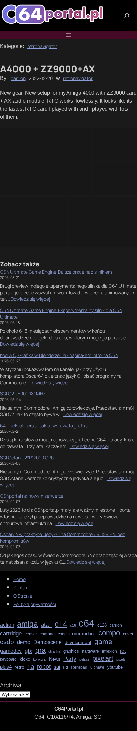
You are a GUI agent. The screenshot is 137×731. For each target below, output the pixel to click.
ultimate (97, 667)
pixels (120, 659)
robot (44, 666)
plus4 (6, 667)
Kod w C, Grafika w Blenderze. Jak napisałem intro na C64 (59, 355)
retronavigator (42, 46)
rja (30, 666)
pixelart (102, 658)
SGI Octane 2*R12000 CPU (27, 457)
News (55, 659)
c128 (102, 625)
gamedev (11, 651)
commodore (82, 633)
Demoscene (47, 642)
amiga (27, 624)
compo (109, 633)
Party (69, 659)
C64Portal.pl (68, 709)
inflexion (109, 651)
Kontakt (21, 587)
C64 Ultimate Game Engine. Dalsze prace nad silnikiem (56, 272)
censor (31, 634)
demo (24, 642)
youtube (114, 667)
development (78, 642)
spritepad (79, 667)
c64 (86, 623)
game (103, 641)
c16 (73, 625)
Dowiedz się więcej (30, 299)
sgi (57, 667)
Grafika (54, 651)
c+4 (61, 624)
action (7, 625)
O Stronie (22, 596)
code (62, 634)
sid (65, 667)
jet (123, 651)
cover (128, 634)
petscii (84, 659)
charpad (47, 634)
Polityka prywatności (34, 604)
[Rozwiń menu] (68, 35)
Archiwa (10, 685)
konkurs (39, 659)
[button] (45, 162)
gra (40, 650)
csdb (7, 642)
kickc (25, 659)
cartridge (11, 634)
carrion (18, 78)
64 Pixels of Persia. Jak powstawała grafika (44, 425)
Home (19, 579)
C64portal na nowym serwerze (31, 496)
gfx (28, 651)
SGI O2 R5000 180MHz (22, 393)
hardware (90, 651)
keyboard (8, 659)
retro (19, 667)
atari (46, 625)
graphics (71, 651)
